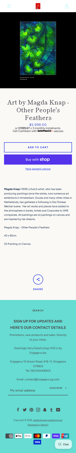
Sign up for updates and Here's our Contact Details (38, 324)
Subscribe (55, 388)
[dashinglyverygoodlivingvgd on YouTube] (58, 409)
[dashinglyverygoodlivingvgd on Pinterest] (31, 409)
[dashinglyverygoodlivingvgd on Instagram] (38, 409)
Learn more (58, 131)
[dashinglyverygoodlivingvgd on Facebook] (18, 409)
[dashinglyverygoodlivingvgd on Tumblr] (51, 409)
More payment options (38, 168)
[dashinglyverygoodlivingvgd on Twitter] (25, 409)
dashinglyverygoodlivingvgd (47, 420)
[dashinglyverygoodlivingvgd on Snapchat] (45, 409)
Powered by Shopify (38, 424)
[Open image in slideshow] (38, 50)
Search (38, 310)
